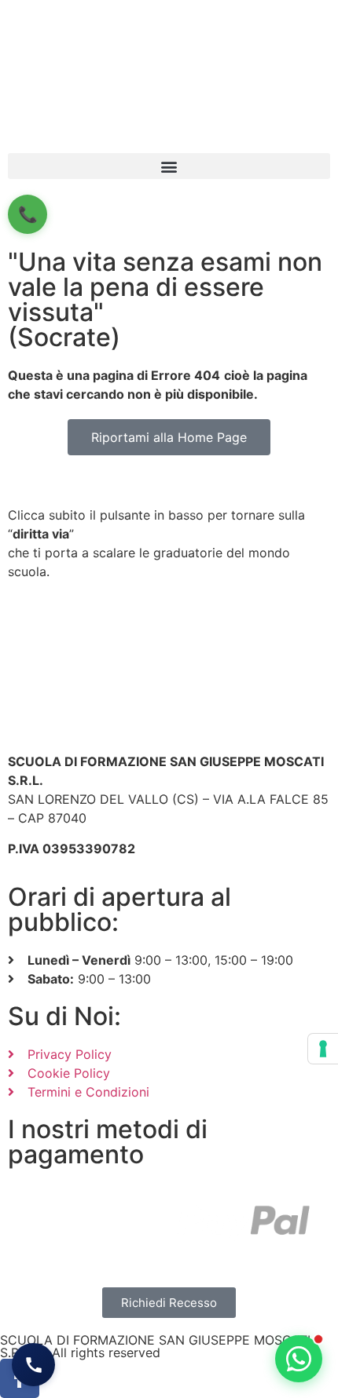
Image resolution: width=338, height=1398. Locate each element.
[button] (169, 166)
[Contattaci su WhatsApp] (298, 1358)
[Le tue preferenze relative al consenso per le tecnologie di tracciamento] (323, 1049)
